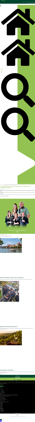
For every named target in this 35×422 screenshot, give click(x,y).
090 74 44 (1, 406)
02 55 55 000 (1, 408)
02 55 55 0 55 (1, 404)
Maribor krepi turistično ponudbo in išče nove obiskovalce (12, 277)
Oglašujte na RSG (17, 378)
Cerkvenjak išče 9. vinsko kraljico (6, 370)
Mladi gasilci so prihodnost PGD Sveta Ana (8, 326)
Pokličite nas (17, 375)
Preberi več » (1, 280)
